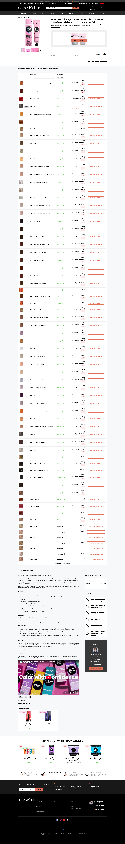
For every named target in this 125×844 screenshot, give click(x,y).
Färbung (97, 61)
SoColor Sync (103, 61)
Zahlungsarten (39, 803)
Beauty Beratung (22, 3)
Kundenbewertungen (62, 827)
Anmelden (39, 789)
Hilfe (55, 805)
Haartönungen (27, 17)
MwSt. (37, 808)
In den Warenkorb (95, 83)
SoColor (66, 635)
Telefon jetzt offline (68, 3)
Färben (21, 17)
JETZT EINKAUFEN (77, 1)
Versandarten (39, 801)
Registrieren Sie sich (83, 3)
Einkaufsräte (56, 803)
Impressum (48, 3)
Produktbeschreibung (27, 570)
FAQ (54, 801)
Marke (89, 61)
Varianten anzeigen (78, 40)
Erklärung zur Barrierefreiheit (77, 808)
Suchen (75, 7)
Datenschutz (74, 806)
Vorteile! (96, 3)
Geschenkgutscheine (40, 811)
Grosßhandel (39, 810)
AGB (72, 805)
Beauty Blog (30, 3)
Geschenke (54, 3)
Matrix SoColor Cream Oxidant (33, 653)
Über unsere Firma (75, 801)
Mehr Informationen (55, 27)
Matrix (76, 55)
